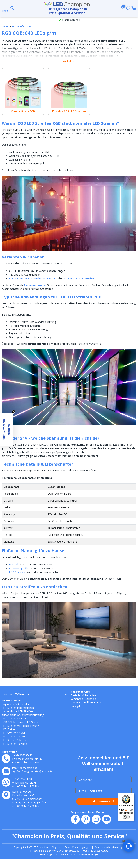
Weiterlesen (69, 61)
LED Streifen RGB (21, 26)
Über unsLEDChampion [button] (16, 694)
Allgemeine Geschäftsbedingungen (71, 847)
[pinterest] (85, 819)
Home (5, 26)
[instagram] (96, 819)
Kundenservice (80, 691)
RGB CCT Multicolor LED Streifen (21, 722)
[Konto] (122, 8)
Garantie (76, 702)
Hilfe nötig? (9, 751)
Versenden (77, 699)
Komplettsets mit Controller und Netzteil (32, 278)
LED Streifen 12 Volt (13, 733)
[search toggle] (11, 8)
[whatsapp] (6, 782)
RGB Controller (17, 572)
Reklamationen (93, 702)
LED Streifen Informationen (18, 707)
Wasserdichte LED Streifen (17, 711)
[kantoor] (6, 795)
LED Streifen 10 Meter (15, 743)
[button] (6, 429)
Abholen (91, 699)
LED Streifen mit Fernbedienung (20, 725)
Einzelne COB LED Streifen (78, 278)
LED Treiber (9, 729)
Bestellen (76, 695)
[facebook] (75, 819)
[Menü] (132, 795)
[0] (133, 8)
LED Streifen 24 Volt (13, 736)
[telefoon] (6, 758)
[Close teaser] (13, 412)
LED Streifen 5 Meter (14, 740)
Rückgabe (76, 706)
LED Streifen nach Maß (15, 718)
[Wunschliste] (128, 8)
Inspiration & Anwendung (16, 704)
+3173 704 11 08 (22, 779)
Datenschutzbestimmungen (110, 847)
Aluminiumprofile (35, 285)
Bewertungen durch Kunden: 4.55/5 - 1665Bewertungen (69, 854)
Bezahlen (90, 695)
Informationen (11, 700)
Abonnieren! (103, 801)
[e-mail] (6, 771)
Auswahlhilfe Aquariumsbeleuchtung (23, 715)
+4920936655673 (22, 755)
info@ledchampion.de (24, 768)
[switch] (126, 817)
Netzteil (13, 564)
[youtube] (106, 819)
